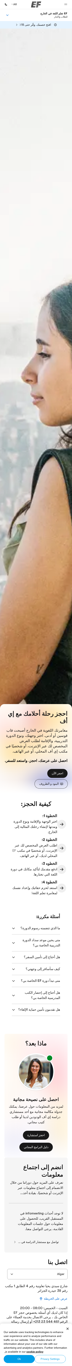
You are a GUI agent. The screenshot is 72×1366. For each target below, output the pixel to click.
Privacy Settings (50, 1358)
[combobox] (37, 1274)
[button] (66, 4)
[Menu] (7, 15)
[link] (54, 15)
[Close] (68, 1329)
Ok (19, 1358)
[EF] (36, 4)
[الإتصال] (5, 4)
